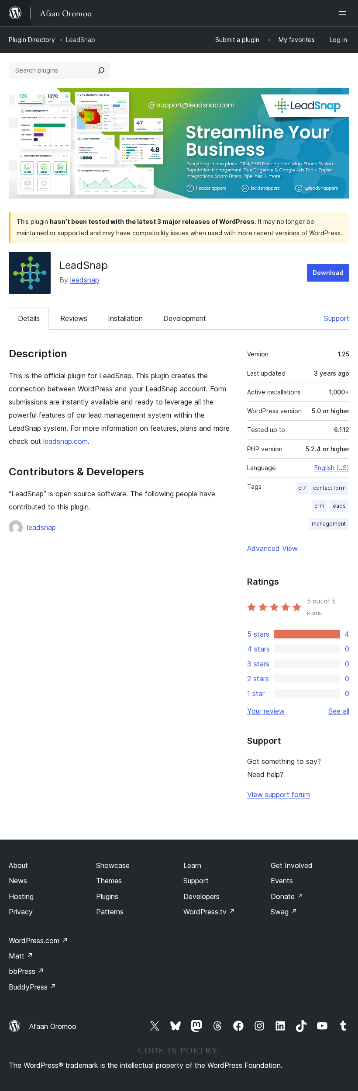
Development (184, 318)
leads (338, 505)
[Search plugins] (101, 70)
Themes (109, 880)
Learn (192, 865)
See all (338, 711)
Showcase (113, 865)
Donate (287, 896)
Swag (284, 911)
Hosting (21, 896)
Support (336, 318)
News (18, 880)
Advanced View (272, 548)
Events (282, 880)
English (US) (331, 467)
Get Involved (292, 865)
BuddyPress (32, 987)
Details (29, 318)
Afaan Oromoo (52, 1026)
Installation (125, 318)
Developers (201, 896)
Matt (21, 956)
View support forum (278, 794)
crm (319, 505)
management (329, 523)
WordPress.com (38, 940)
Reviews (73, 318)
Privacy (21, 911)
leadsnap (84, 279)
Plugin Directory (32, 39)
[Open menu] (344, 13)
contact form (329, 488)
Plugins (107, 896)
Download (328, 272)
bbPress (26, 971)
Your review (266, 711)
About (18, 865)
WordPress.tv (209, 911)
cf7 (302, 488)
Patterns (110, 911)
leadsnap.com (65, 441)
